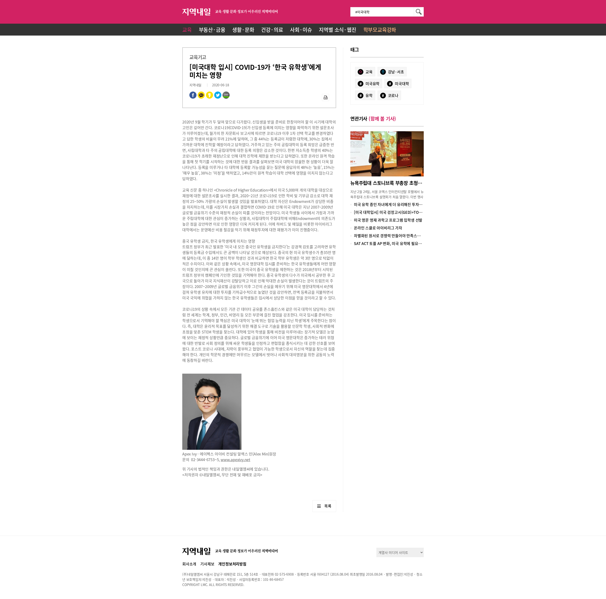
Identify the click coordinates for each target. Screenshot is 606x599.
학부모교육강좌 (379, 29)
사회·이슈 (301, 29)
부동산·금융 (212, 29)
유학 (366, 95)
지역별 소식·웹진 (337, 29)
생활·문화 (243, 29)
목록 (327, 506)
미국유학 (370, 83)
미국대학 (399, 83)
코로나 (390, 95)
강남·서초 (396, 71)
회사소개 (189, 564)
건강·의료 (272, 29)
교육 (187, 29)
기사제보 (207, 564)
